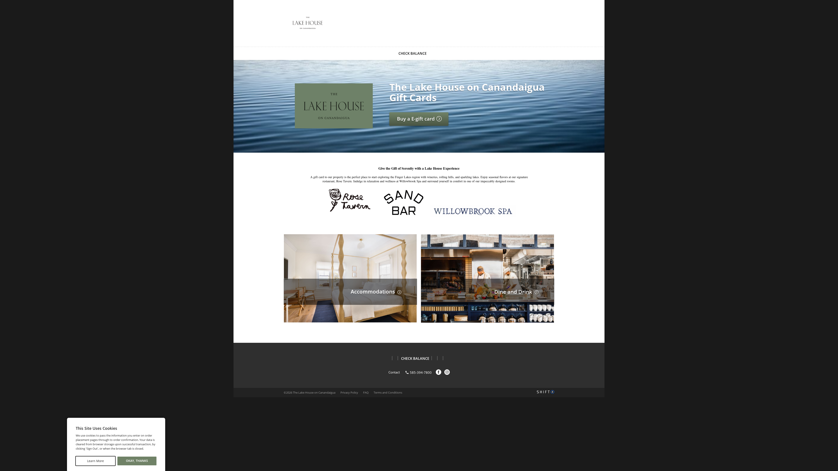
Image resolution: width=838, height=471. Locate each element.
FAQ (366, 392)
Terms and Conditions (388, 392)
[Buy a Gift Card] (334, 127)
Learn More (95, 461)
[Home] (308, 22)
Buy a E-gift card (416, 118)
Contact (394, 372)
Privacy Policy (349, 392)
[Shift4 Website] (545, 392)
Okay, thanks (137, 461)
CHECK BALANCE (412, 53)
